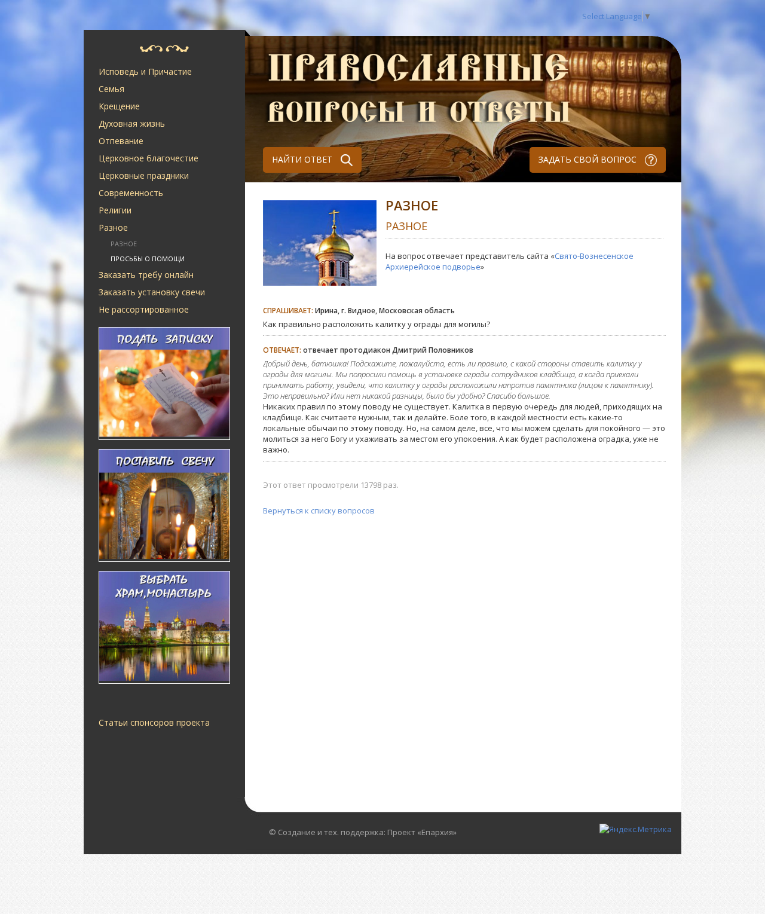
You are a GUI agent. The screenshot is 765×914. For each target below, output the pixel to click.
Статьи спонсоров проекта (154, 722)
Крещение (119, 106)
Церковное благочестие (148, 158)
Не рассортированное (144, 309)
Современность (131, 192)
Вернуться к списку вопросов (319, 510)
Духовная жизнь (132, 123)
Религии (115, 210)
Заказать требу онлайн (146, 274)
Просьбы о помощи (148, 258)
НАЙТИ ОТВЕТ (303, 159)
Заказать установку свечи (152, 292)
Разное (113, 227)
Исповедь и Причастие (145, 71)
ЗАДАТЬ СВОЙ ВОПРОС (588, 159)
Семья (111, 88)
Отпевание (121, 140)
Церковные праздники (144, 175)
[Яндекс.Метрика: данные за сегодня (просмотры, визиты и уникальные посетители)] (635, 829)
